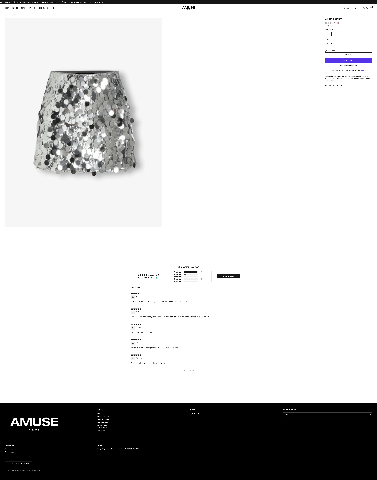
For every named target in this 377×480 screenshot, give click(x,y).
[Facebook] (326, 85)
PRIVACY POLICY (103, 416)
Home (6, 15)
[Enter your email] (370, 414)
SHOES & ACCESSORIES (46, 8)
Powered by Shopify (33, 470)
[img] (136, 293)
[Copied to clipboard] (341, 85)
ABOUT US (101, 431)
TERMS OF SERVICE (103, 419)
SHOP (7, 8)
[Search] (367, 8)
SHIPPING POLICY (103, 422)
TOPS (23, 8)
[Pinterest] (334, 85)
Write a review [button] (228, 276)
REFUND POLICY (102, 425)
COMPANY (101, 410)
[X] (330, 85)
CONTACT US (102, 428)
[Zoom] (158, 22)
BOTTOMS (31, 8)
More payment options (348, 65)
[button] (178, 272)
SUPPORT (194, 410)
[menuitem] (7, 8)
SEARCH (100, 414)
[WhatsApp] (338, 85)
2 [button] (187, 370)
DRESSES (15, 8)
